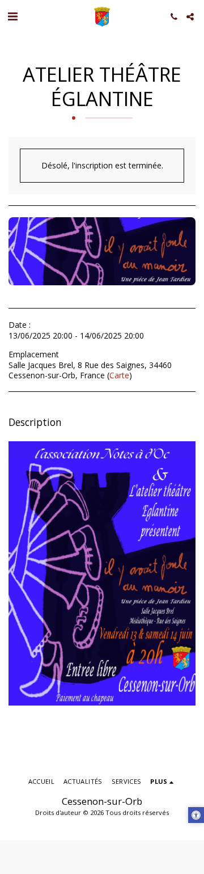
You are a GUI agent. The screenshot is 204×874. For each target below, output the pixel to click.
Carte (119, 375)
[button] (12, 16)
